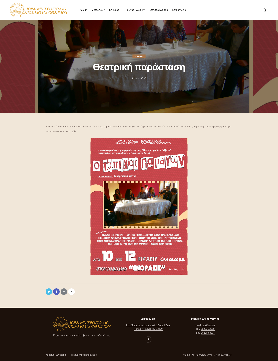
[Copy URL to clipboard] (71, 291)
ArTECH (227, 355)
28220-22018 (208, 329)
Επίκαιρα (139, 56)
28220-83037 (208, 333)
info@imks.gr (208, 325)
